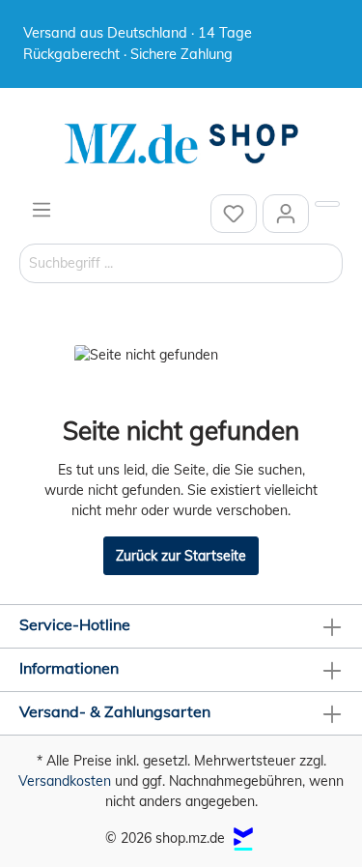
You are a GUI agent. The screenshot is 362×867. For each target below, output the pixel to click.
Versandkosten (64, 781)
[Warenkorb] (327, 204)
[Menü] (41, 209)
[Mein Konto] (286, 213)
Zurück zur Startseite (181, 555)
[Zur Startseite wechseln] (181, 143)
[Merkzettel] (233, 213)
